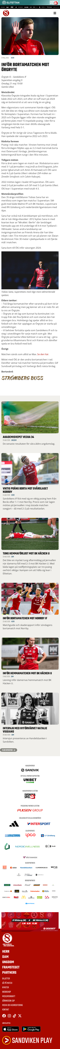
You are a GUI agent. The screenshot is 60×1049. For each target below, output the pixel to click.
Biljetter (6, 978)
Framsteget (11, 967)
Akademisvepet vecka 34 (18, 437)
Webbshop (6, 992)
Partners (9, 973)
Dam (12, 556)
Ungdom (14, 440)
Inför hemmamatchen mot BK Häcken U (27, 673)
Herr (12, 58)
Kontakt (5, 1009)
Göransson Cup (8, 1001)
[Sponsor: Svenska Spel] (54, 3)
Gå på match (7, 983)
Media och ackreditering (12, 1005)
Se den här (43, 354)
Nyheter (5, 987)
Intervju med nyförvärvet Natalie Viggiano (25, 730)
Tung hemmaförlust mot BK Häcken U (26, 553)
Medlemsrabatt (8, 996)
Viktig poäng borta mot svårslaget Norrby (25, 490)
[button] (54, 13)
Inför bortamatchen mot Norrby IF (25, 618)
